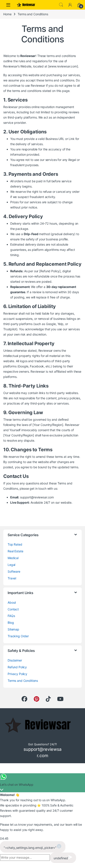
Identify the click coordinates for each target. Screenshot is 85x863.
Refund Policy (17, 667)
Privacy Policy (17, 674)
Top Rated (15, 544)
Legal (11, 565)
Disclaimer (15, 660)
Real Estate (15, 551)
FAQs (11, 616)
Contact (13, 609)
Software (14, 571)
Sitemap (13, 629)
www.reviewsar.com (63, 66)
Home (7, 14)
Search (61, 4)
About (12, 602)
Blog (11, 622)
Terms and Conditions (23, 680)
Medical (13, 558)
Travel (12, 578)
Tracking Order (18, 636)
